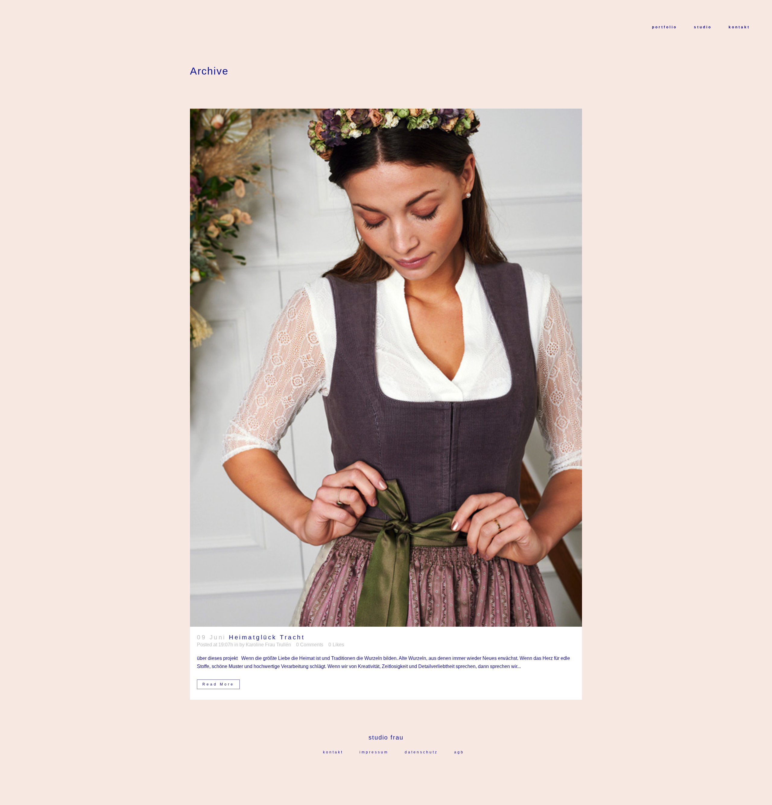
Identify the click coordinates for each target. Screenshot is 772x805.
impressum (373, 752)
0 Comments (309, 644)
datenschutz (421, 752)
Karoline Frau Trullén (268, 644)
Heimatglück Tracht (267, 637)
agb (459, 752)
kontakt (333, 752)
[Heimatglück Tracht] (386, 368)
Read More (218, 684)
